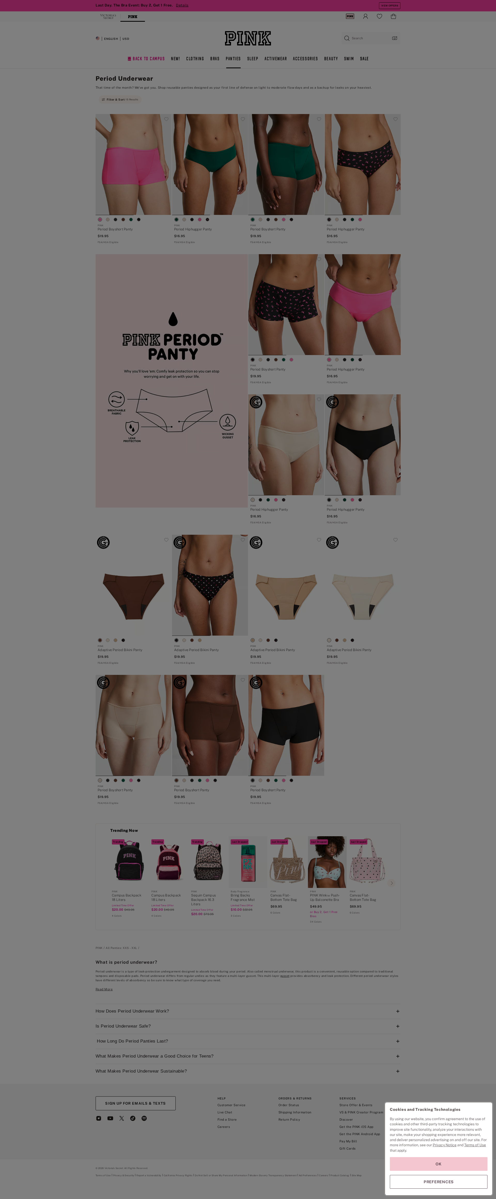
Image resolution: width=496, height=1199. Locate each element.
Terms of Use (475, 1145)
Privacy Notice (444, 1145)
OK (439, 1164)
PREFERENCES (439, 1182)
